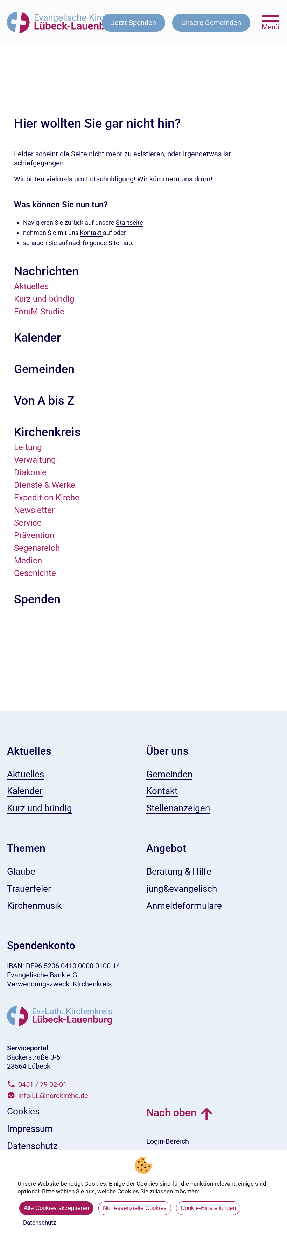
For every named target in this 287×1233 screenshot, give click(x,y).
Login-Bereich (167, 1141)
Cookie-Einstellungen (208, 1208)
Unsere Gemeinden (211, 23)
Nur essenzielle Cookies (135, 1208)
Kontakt (91, 232)
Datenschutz (39, 1222)
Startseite (129, 222)
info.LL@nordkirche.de (53, 1095)
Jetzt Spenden (133, 23)
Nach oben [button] (171, 1112)
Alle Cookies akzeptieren (56, 1208)
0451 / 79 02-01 (42, 1084)
